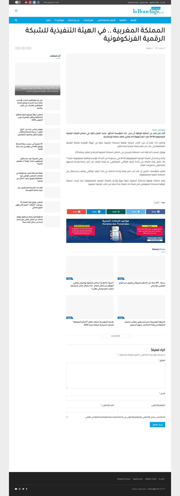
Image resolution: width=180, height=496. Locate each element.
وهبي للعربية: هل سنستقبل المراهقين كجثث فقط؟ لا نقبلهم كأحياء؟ (30, 161)
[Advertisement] (90, 448)
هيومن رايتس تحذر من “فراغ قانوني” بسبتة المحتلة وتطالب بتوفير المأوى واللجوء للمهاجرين (30, 132)
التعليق (161, 360)
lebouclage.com (153, 488)
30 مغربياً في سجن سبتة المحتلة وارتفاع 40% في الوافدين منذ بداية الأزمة (29, 146)
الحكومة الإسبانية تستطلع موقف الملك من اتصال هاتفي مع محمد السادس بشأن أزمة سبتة (29, 219)
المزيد (48, 20)
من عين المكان (73, 20)
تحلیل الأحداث (88, 20)
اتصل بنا (162, 2)
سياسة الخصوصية (133, 2)
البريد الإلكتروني (107, 405)
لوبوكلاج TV (59, 20)
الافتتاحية (123, 20)
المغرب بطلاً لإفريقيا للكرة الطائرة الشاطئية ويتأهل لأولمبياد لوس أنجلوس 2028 (29, 117)
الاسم (162, 393)
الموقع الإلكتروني (158, 405)
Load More (115, 336)
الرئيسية (133, 20)
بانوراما (148, 48)
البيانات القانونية (154, 2)
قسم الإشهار (144, 2)
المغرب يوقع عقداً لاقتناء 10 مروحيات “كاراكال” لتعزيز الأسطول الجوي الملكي (29, 205)
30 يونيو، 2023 (160, 48)
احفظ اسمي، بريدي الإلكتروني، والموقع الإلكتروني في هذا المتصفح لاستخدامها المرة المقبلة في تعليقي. (125, 417)
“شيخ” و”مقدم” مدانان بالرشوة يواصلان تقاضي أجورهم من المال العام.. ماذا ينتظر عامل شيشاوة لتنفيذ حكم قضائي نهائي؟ (92, 286)
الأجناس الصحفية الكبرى (106, 20)
